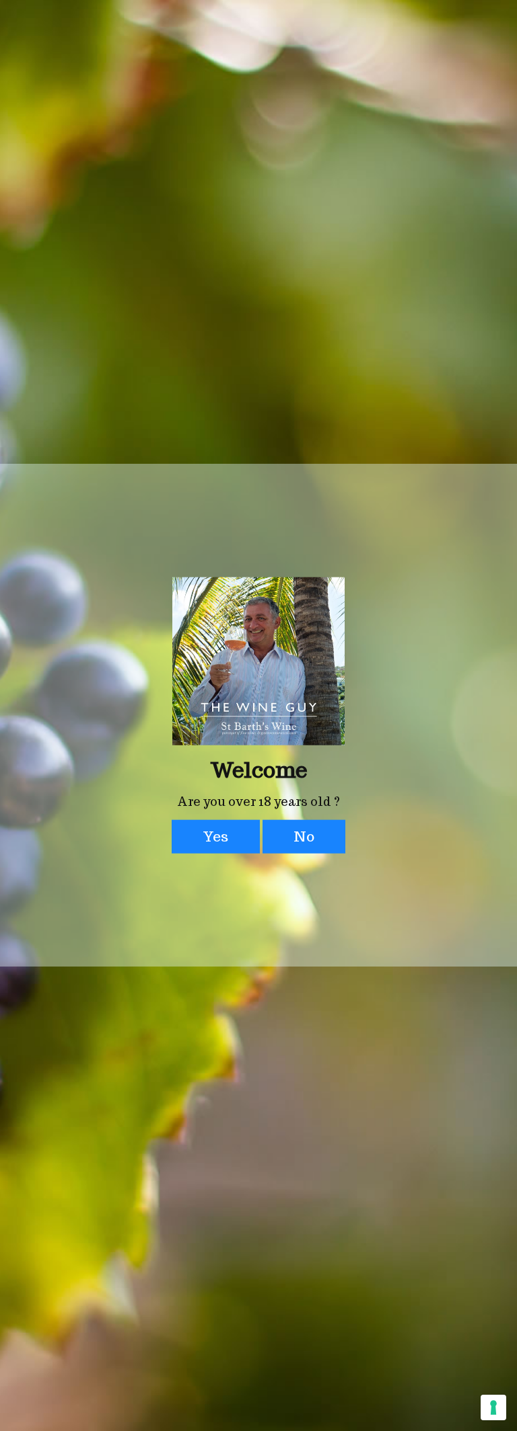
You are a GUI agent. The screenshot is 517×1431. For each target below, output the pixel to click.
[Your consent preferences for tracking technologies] (493, 1407)
